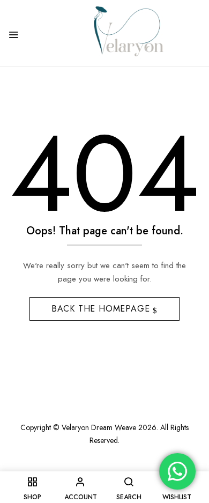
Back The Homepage (102, 308)
